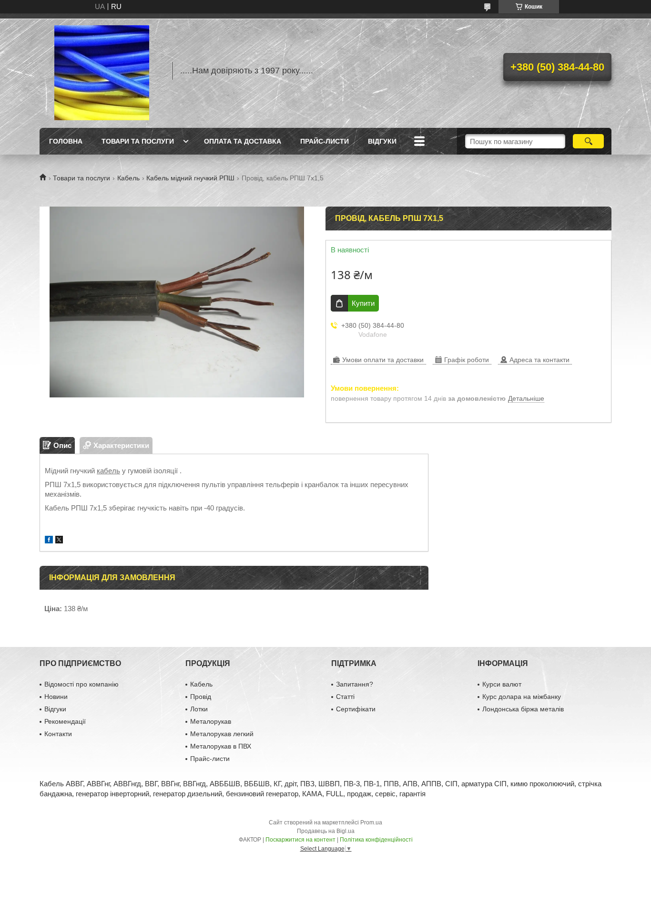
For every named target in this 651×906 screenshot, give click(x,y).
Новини (56, 696)
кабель (108, 471)
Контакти (58, 734)
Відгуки (382, 141)
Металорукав (210, 721)
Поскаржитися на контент (300, 839)
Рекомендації (65, 721)
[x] (59, 541)
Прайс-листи (324, 141)
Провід (200, 696)
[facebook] (49, 541)
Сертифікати (356, 709)
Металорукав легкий (222, 734)
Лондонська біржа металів (523, 709)
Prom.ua (371, 822)
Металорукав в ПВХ (220, 746)
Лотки (199, 709)
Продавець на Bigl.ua (326, 831)
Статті (345, 696)
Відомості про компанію (81, 684)
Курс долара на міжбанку (521, 696)
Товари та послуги (138, 141)
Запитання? (354, 684)
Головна (65, 141)
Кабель (128, 178)
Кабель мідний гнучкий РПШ (190, 178)
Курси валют (501, 684)
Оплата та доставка (242, 141)
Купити (363, 303)
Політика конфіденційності (376, 839)
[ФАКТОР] (101, 71)
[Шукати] (588, 141)
